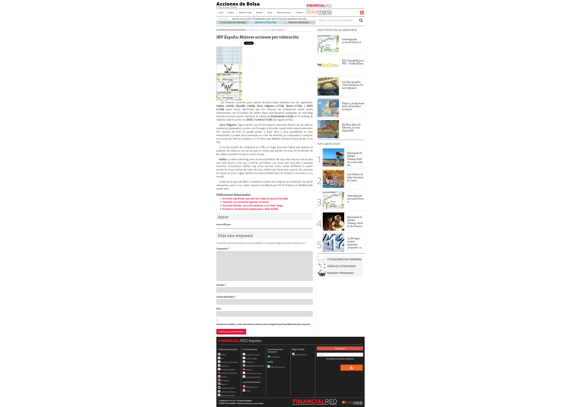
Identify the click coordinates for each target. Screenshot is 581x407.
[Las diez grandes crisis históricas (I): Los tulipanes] (328, 86)
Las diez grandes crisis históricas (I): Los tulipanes (352, 85)
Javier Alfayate (278, 29)
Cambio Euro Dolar (252, 377)
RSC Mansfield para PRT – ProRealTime (353, 62)
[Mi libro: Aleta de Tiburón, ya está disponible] (328, 129)
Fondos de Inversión (228, 373)
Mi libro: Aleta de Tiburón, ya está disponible (351, 127)
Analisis (231, 12)
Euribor (223, 355)
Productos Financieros (229, 362)
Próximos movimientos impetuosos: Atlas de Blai (250, 209)
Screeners (240, 29)
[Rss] (362, 13)
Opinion (259, 12)
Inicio (221, 12)
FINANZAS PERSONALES (299, 22)
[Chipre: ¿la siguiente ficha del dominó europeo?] (328, 108)
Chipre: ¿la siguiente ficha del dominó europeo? (353, 106)
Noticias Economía (252, 355)
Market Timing (245, 12)
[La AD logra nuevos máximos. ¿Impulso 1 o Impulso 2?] (333, 243)
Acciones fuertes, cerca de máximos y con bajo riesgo (252, 205)
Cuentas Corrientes (228, 392)
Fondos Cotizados (227, 369)
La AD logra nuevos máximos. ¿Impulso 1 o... (355, 242)
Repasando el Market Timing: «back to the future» (355, 221)
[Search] (361, 20)
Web (218, 308)
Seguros (223, 384)
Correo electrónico (226, 296)
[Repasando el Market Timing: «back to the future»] (333, 221)
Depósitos (224, 366)
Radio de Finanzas (277, 367)
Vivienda (248, 362)
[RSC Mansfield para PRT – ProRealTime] (328, 65)
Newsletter (340, 348)
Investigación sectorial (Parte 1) (351, 40)
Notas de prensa (284, 12)
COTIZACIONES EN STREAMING (233, 22)
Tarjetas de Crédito (227, 388)
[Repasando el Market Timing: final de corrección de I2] (333, 157)
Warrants (249, 370)
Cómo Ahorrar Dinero (253, 373)
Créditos (223, 377)
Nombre (221, 285)
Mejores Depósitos (227, 395)
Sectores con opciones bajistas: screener (245, 202)
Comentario (223, 248)
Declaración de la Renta (254, 366)
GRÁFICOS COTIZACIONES (266, 22)
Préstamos (224, 380)
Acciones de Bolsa (238, 4)
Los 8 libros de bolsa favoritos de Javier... (355, 177)
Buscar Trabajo (251, 358)
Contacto (299, 12)
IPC (221, 358)
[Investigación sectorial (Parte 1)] (328, 43)
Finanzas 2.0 (275, 357)
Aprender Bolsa (301, 354)
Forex (247, 391)
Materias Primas (251, 387)
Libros (269, 12)
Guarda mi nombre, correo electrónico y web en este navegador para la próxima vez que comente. (263, 324)
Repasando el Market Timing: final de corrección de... (355, 159)
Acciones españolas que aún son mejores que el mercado (255, 198)
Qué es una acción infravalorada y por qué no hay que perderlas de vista (269, 18)
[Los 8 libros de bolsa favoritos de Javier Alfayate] (333, 179)
